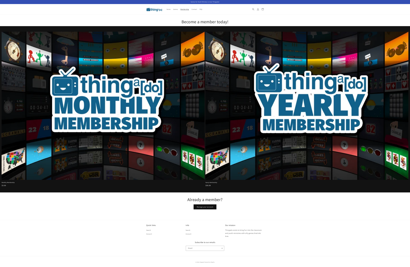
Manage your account (205, 207)
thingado (202, 262)
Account (149, 234)
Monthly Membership (8, 182)
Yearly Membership (211, 182)
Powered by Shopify (209, 262)
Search (148, 230)
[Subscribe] (221, 248)
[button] (253, 9)
